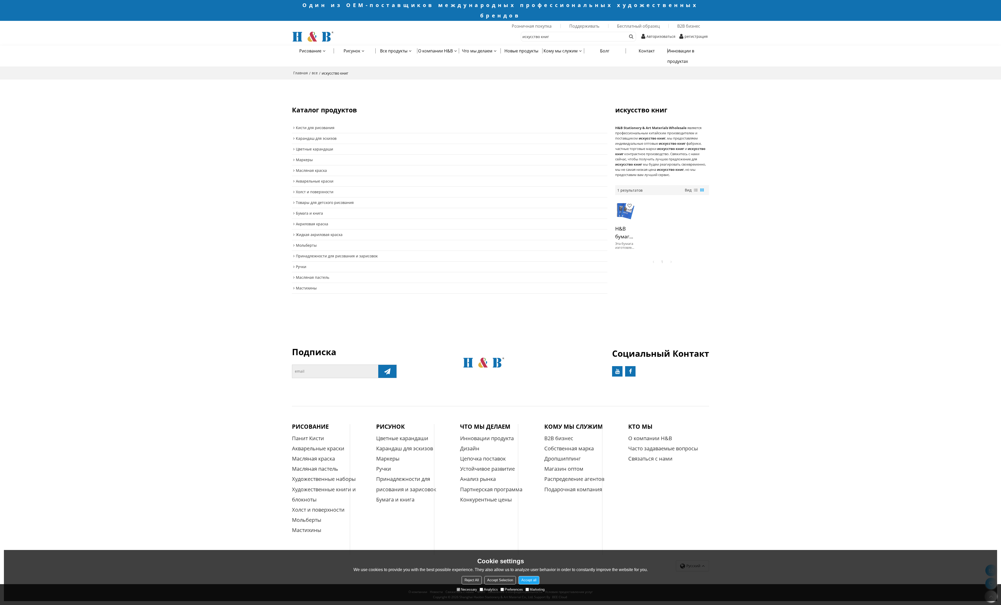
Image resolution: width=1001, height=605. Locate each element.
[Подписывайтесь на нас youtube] (617, 371)
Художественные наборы (324, 478)
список (696, 190)
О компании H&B (435, 51)
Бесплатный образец (638, 26)
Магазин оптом (563, 468)
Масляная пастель (315, 468)
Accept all (528, 580)
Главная (300, 72)
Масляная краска (313, 458)
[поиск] (631, 36)
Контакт (647, 51)
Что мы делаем (477, 51)
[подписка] (387, 371)
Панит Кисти (308, 438)
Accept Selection (500, 580)
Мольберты (306, 519)
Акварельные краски (318, 448)
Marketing (537, 589)
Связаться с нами (650, 458)
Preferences (514, 589)
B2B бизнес (688, 26)
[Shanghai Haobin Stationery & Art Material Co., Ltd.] (333, 36)
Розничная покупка (532, 26)
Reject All (472, 580)
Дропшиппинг (562, 458)
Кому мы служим (561, 51)
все (315, 72)
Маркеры (387, 458)
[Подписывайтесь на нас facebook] (630, 371)
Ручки (383, 468)
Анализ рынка (478, 478)
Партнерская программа (491, 489)
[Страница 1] (653, 262)
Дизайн (469, 448)
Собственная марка (569, 448)
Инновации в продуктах (680, 56)
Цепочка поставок (483, 458)
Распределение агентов (574, 478)
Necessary (469, 589)
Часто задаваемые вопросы (663, 448)
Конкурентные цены (486, 499)
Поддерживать (584, 26)
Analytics (491, 589)
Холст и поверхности (318, 509)
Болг (604, 51)
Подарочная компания (573, 489)
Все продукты (393, 51)
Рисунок (352, 51)
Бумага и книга (395, 499)
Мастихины (306, 530)
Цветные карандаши (402, 438)
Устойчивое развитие (487, 468)
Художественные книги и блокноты (324, 494)
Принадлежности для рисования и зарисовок (406, 484)
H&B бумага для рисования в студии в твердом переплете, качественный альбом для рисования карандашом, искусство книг (625, 232)
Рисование (310, 51)
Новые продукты (521, 51)
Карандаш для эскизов (404, 448)
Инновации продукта (487, 438)
